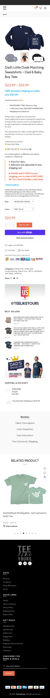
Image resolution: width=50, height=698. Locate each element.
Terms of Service (9, 604)
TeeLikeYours (20, 694)
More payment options (25, 238)
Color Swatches (25, 429)
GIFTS (30, 271)
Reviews (25, 416)
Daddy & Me (18, 269)
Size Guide (25, 250)
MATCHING (9, 273)
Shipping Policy (8, 611)
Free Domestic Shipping (25, 441)
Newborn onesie (22, 202)
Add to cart (24, 225)
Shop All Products (9, 585)
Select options (12, 526)
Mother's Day (8, 629)
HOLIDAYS (38, 271)
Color (7, 209)
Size (6, 202)
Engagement (7, 636)
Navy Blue (19, 209)
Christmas (7, 650)
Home (5, 589)
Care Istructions (25, 435)
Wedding (6, 640)
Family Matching (11, 271)
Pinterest (25, 563)
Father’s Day (22, 271)
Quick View (45, 477)
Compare (11, 250)
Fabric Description (25, 423)
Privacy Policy (8, 607)
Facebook (20, 563)
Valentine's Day (8, 626)
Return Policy (8, 614)
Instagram (30, 563)
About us (6, 579)
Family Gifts (29, 269)
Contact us (7, 582)
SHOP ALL (18, 273)
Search (5, 600)
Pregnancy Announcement (13, 643)
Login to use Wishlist (15, 245)
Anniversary (7, 647)
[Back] (5, 14)
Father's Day (7, 633)
